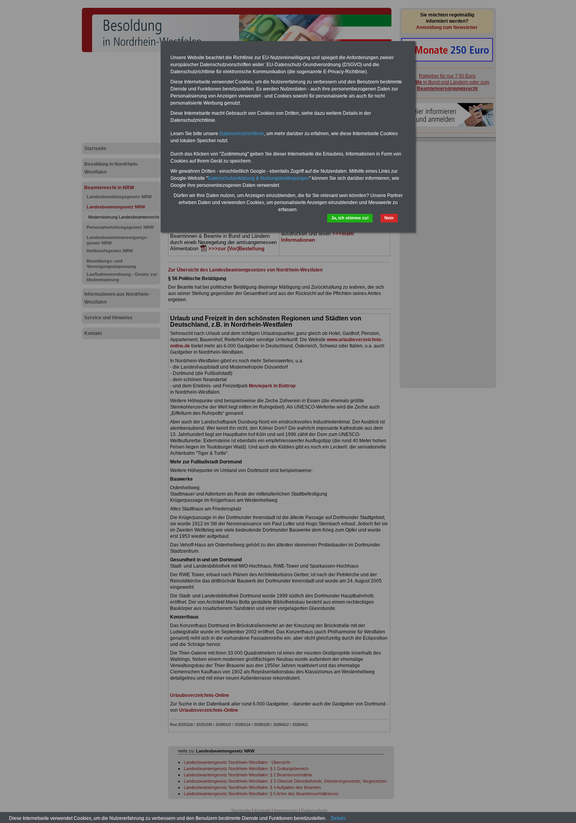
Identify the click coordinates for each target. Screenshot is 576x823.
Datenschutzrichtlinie (241, 133)
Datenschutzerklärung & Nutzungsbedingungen (258, 178)
